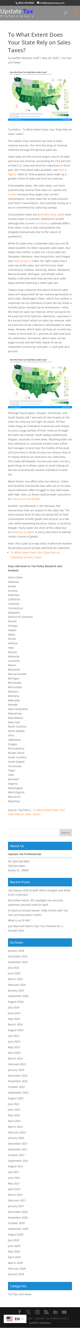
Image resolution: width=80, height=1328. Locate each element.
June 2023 (14, 1041)
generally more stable (51, 214)
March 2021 (15, 1194)
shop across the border (25, 499)
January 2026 (16, 950)
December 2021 (18, 1143)
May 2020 (14, 1251)
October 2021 (16, 1155)
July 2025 (13, 967)
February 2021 (17, 1200)
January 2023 (16, 1070)
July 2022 (13, 1104)
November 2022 (18, 1081)
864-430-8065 (21, 861)
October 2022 (16, 1087)
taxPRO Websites (40, 1322)
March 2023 (15, 1058)
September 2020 (18, 1228)
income (12, 194)
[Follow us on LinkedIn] (55, 1312)
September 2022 (18, 1092)
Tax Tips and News (19, 1294)
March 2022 (15, 1126)
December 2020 (18, 1212)
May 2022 (14, 1115)
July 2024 (13, 1007)
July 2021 (13, 1172)
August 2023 (15, 1030)
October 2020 (16, 1223)
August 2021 (15, 1166)
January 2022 (16, 1138)
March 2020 (15, 1263)
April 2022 (14, 1121)
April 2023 (14, 1052)
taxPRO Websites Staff (25, 58)
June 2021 (14, 1177)
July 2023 (13, 1036)
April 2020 (14, 1257)
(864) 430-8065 (26, 2)
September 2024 (18, 996)
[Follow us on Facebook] (19, 1312)
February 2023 (17, 1064)
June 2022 (14, 1109)
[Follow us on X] (28, 1312)
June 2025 (14, 973)
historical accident (22, 532)
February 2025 (17, 984)
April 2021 (14, 1189)
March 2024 (15, 1024)
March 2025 (15, 979)
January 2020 (16, 1274)
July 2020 (13, 1240)
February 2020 (17, 1268)
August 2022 (15, 1098)
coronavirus (42, 223)
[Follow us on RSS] (46, 1312)
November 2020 (18, 1217)
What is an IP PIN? (19, 920)
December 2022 (18, 1075)
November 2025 (18, 962)
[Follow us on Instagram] (37, 1312)
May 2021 (14, 1183)
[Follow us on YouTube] (64, 1312)
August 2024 (15, 1001)
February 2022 (17, 1132)
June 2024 (14, 1013)
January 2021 (16, 1206)
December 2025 (18, 956)
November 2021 (18, 1149)
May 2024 (14, 1019)
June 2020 (14, 1246)
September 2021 (18, 1160)
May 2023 (14, 1047)
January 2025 (16, 990)
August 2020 (15, 1234)
